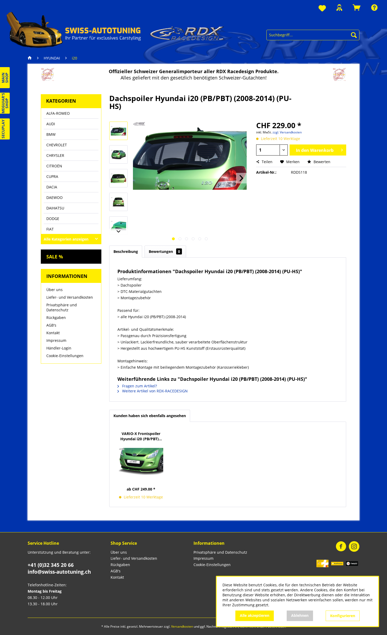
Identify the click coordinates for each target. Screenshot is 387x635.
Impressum (56, 340)
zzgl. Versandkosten (287, 132)
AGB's (51, 325)
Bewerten (321, 161)
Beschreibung (125, 251)
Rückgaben (56, 317)
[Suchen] (353, 35)
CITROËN (54, 165)
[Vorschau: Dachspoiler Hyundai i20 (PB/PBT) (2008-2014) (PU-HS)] (118, 131)
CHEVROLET (56, 144)
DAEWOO (54, 197)
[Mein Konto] (339, 7)
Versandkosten (182, 626)
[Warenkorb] (357, 7)
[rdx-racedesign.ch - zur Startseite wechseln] (115, 29)
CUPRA (52, 176)
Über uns (54, 289)
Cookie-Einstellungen (64, 355)
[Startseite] (31, 58)
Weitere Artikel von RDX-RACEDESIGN (154, 390)
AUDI (50, 123)
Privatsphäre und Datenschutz (61, 307)
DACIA (51, 186)
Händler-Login (58, 348)
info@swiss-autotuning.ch (59, 571)
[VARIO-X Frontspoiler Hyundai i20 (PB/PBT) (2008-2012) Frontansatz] (141, 461)
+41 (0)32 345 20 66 (51, 565)
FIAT (50, 229)
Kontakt (53, 332)
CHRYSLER (55, 155)
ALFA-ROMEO (58, 113)
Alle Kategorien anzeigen (66, 239)
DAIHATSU (55, 208)
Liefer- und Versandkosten (69, 297)
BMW (51, 134)
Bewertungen (164, 251)
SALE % (54, 256)
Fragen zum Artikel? (139, 385)
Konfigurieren (342, 615)
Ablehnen (300, 615)
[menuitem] (322, 8)
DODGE (52, 218)
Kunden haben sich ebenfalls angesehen (149, 415)
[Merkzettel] (322, 8)
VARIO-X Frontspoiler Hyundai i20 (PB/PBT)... (141, 436)
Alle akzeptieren (254, 615)
